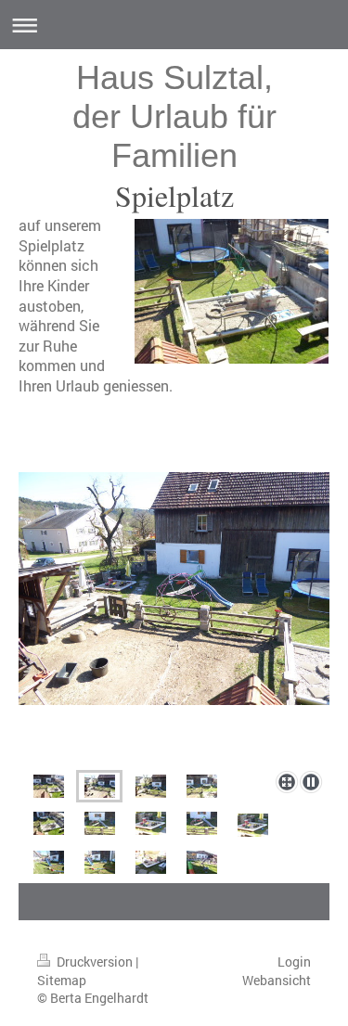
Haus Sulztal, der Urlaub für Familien (174, 116)
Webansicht (276, 980)
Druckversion (94, 961)
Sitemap (61, 980)
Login (294, 961)
